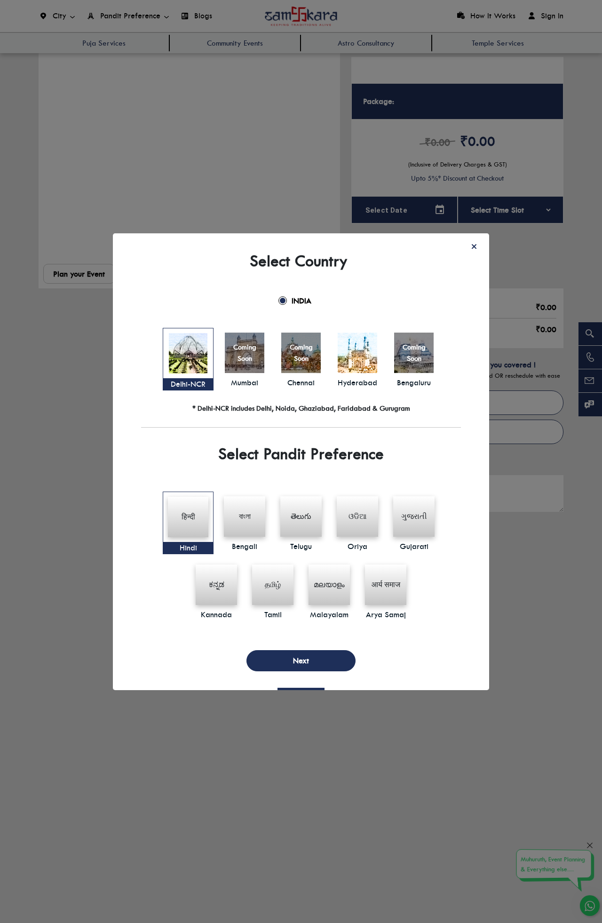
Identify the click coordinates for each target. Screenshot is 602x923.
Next (301, 660)
